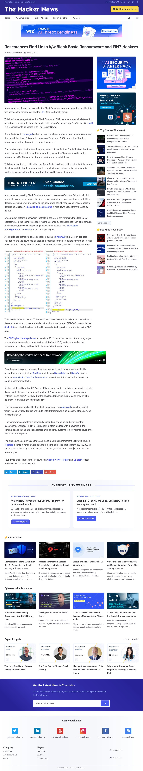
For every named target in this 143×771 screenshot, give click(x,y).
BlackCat (75, 373)
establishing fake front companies (30, 377)
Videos (126, 639)
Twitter (65, 459)
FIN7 (43, 112)
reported (8, 445)
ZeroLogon (72, 225)
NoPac (28, 229)
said (91, 123)
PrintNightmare (12, 229)
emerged (28, 134)
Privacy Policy (42, 758)
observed (66, 407)
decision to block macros (39, 207)
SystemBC (60, 237)
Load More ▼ (103, 223)
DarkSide (37, 373)
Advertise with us (10, 755)
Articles (135, 639)
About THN (7, 751)
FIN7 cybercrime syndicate (22, 338)
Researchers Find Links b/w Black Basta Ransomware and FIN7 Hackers (71, 46)
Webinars (41, 751)
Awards (76, 18)
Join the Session (86, 518)
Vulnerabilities (22, 18)
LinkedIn (77, 459)
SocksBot (9, 327)
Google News (53, 459)
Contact (6, 758)
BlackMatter (60, 373)
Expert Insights (60, 18)
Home (7, 18)
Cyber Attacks (41, 18)
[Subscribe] (105, 703)
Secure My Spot (20, 522)
